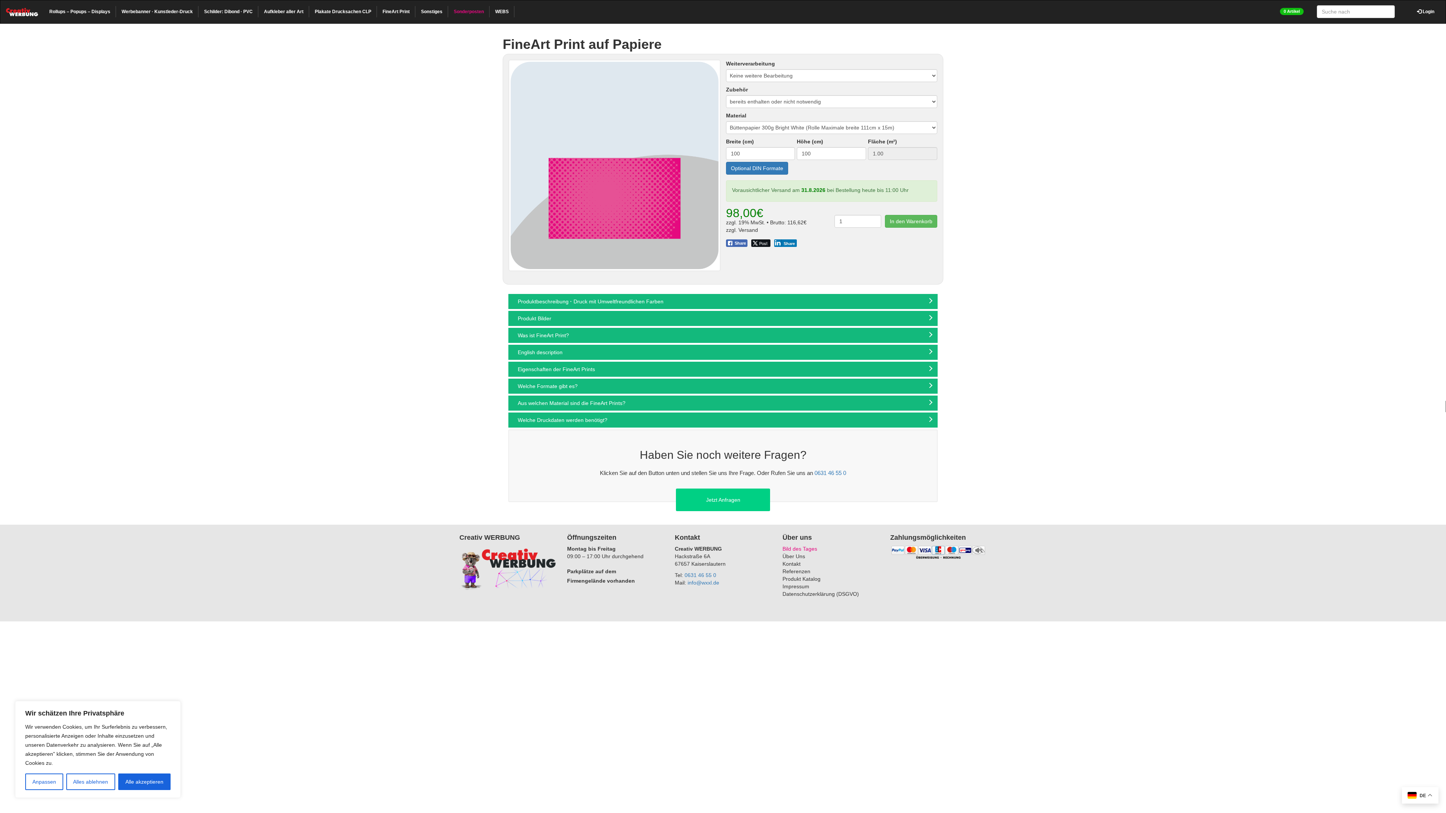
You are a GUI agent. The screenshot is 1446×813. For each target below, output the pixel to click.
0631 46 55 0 (830, 473)
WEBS (502, 11)
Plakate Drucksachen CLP (343, 11)
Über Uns (793, 556)
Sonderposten (469, 11)
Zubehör (737, 90)
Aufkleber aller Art (284, 11)
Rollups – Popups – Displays (79, 11)
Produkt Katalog (801, 579)
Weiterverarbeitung (750, 64)
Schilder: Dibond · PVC (228, 11)
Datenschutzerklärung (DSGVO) (820, 594)
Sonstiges (431, 11)
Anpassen (44, 782)
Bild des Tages (799, 549)
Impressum (795, 586)
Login (1428, 11)
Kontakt (791, 564)
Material (736, 116)
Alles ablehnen (90, 782)
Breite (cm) (740, 142)
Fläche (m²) (882, 142)
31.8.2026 (813, 190)
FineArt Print (396, 11)
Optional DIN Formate (757, 168)
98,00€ (744, 213)
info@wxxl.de (703, 583)
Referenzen (796, 571)
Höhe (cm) (810, 142)
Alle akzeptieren (144, 782)
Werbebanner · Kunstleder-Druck (157, 11)
